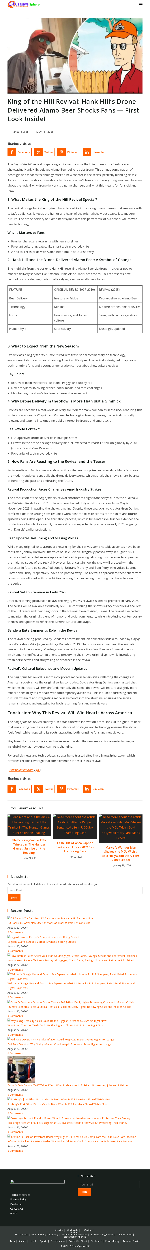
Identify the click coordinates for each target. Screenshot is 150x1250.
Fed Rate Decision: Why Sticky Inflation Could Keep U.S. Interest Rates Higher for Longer (60, 1044)
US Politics (87, 1230)
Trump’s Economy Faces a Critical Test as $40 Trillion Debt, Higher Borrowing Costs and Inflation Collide (69, 1006)
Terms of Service (131, 1241)
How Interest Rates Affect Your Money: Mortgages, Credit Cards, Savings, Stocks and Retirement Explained (71, 960)
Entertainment (58, 1241)
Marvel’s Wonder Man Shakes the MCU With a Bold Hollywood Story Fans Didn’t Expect (121, 854)
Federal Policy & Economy (44, 1234)
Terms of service (20, 1194)
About (13, 1213)
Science (22, 1241)
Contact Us (16, 1208)
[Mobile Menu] (140, 4)
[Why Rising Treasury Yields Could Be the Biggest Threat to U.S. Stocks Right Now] (57, 1020)
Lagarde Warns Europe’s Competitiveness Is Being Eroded (42, 941)
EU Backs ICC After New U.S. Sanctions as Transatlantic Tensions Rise (49, 923)
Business (75, 1232)
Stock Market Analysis (75, 1236)
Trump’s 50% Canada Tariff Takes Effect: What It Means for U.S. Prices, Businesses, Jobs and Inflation (68, 1085)
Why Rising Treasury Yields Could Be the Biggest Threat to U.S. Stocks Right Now (56, 1025)
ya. (37, 770)
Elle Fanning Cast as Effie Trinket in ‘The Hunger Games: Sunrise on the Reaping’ (29, 846)
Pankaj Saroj (20, 131)
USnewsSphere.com (21, 770)
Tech (12, 1241)
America (59, 1230)
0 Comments (15, 932)
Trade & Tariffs (124, 1234)
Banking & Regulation (102, 1234)
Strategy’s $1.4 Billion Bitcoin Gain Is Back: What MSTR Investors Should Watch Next (57, 1104)
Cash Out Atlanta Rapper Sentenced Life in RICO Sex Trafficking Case (75, 847)
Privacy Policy (18, 1199)
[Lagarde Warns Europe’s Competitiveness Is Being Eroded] (43, 937)
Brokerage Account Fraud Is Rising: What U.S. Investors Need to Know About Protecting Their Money (67, 1122)
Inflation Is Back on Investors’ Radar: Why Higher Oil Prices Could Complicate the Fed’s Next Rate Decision (70, 1141)
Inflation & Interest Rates (74, 1234)
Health (33, 1241)
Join (14, 897)
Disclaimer (16, 1204)
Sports (43, 1241)
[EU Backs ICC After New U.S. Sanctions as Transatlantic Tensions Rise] (50, 918)
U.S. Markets (21, 1234)
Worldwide (72, 1230)
